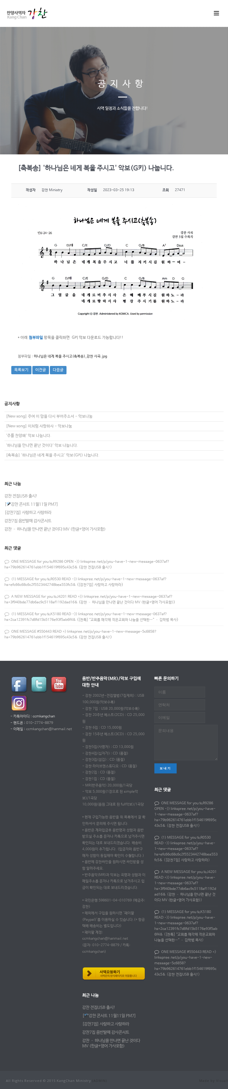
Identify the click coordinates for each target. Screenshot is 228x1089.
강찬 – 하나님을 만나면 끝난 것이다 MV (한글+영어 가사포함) (55, 529)
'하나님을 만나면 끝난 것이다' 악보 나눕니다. (42, 445)
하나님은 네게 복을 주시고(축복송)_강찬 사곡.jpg (70, 356)
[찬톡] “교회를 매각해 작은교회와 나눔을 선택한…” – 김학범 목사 (128, 620)
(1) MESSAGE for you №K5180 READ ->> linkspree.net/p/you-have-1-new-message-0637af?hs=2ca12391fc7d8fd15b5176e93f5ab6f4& (185, 923)
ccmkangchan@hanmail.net (49, 729)
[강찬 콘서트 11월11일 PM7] (31, 504)
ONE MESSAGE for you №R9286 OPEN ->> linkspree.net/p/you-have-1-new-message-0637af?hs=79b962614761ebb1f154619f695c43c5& (185, 814)
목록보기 (21, 370)
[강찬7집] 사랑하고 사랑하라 (27, 512)
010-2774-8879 (39, 723)
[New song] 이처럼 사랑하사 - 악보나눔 (39, 426)
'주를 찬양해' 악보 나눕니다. (28, 436)
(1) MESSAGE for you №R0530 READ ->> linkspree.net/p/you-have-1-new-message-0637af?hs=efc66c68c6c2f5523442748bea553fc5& (186, 849)
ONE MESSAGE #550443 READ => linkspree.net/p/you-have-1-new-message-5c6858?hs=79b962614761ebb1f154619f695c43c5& (185, 963)
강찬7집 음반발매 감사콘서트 (27, 521)
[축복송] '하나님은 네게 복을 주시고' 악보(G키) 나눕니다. (52, 455)
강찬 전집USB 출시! (20, 496)
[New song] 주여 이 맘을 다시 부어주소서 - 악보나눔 (49, 416)
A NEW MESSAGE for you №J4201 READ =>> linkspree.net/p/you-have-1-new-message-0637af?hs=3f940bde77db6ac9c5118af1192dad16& (185, 883)
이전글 (40, 370)
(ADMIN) (99, 1080)
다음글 (58, 370)
